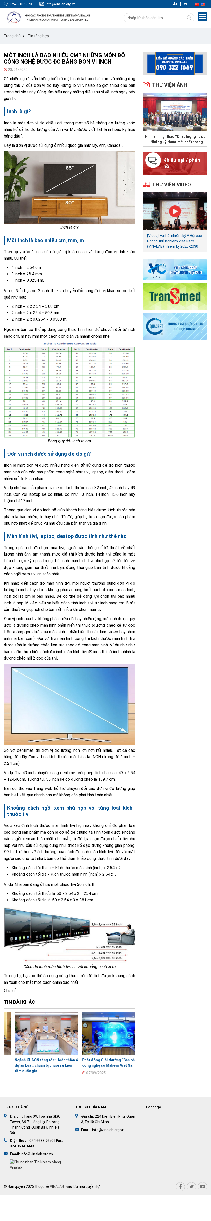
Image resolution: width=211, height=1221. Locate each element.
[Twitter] (191, 1186)
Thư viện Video (171, 185)
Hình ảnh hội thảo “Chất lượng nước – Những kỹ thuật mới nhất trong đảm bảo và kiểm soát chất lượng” (175, 139)
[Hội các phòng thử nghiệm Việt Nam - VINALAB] (49, 18)
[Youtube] (202, 1186)
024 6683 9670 (21, 4)
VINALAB (57, 1186)
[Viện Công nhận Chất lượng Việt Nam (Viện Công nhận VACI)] (175, 269)
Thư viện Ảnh (169, 85)
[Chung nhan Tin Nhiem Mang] (37, 1164)
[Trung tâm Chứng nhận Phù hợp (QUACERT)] (175, 326)
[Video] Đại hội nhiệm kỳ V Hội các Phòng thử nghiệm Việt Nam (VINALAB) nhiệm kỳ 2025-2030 (174, 241)
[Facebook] (180, 1186)
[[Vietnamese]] (197, 4)
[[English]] (203, 4)
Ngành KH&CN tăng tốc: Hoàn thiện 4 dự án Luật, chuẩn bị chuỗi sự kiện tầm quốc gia (35, 1065)
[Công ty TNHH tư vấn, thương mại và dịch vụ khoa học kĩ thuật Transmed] (175, 296)
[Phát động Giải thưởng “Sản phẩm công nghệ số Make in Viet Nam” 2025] (103, 1033)
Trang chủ (12, 36)
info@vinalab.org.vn (60, 4)
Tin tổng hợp (38, 36)
